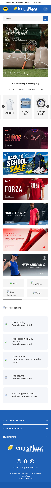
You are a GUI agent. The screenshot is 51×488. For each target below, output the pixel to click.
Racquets (11, 89)
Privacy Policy (19, 467)
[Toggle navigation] (5, 9)
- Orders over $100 (25, 2)
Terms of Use (32, 467)
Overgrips (31, 89)
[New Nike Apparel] (25, 214)
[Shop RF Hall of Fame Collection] (25, 50)
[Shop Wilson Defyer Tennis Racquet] (25, 239)
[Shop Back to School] (25, 163)
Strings (21, 89)
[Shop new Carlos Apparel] (25, 137)
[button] (21, 74)
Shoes (40, 89)
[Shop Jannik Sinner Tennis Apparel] (25, 188)
